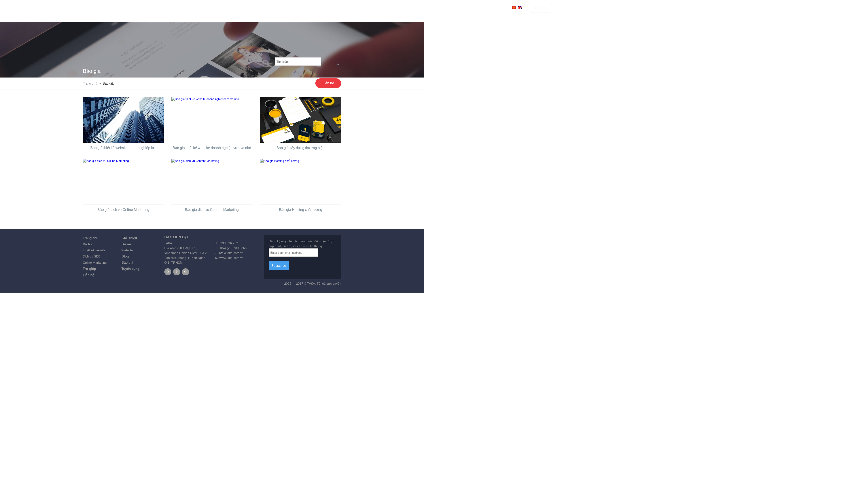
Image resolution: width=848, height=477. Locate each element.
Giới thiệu (129, 238)
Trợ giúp (89, 269)
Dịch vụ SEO (91, 256)
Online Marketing (95, 262)
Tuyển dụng (130, 269)
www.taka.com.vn (231, 257)
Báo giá (540, 7)
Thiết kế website (94, 250)
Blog (415, 7)
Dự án (126, 244)
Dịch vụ (371, 7)
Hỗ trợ (438, 7)
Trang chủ (347, 7)
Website (127, 250)
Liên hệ (459, 7)
